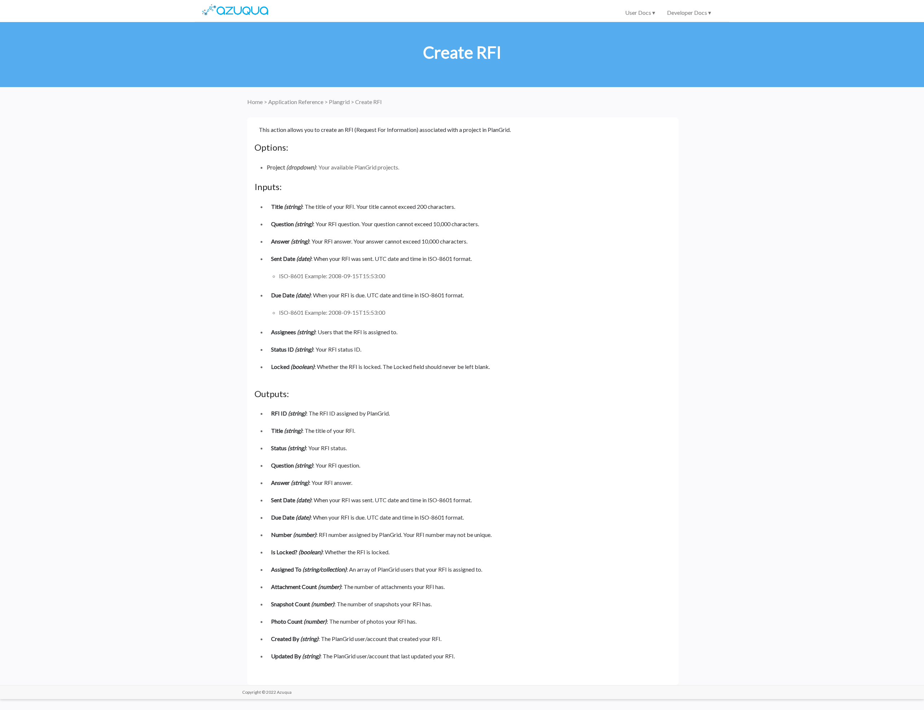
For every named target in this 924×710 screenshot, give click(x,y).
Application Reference (296, 101)
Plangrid (340, 101)
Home (255, 101)
